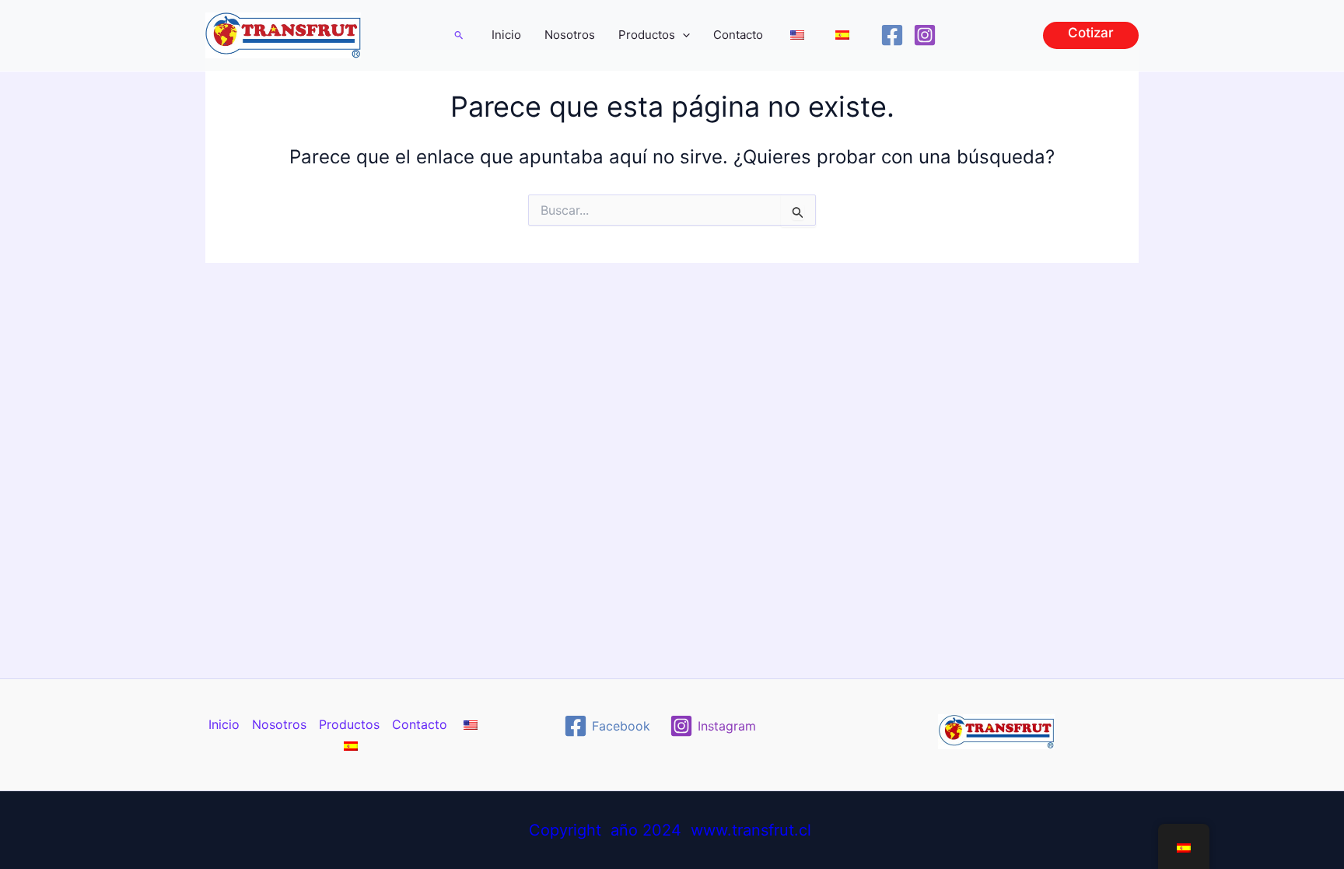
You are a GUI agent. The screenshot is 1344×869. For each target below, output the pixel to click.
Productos (646, 34)
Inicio (506, 34)
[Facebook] (892, 35)
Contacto (738, 34)
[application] (682, 35)
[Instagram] (924, 35)
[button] (459, 35)
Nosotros (569, 34)
